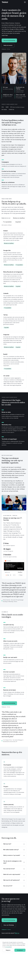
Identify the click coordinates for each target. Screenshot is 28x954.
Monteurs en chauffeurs (19, 218)
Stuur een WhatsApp (9, 925)
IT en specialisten (7, 222)
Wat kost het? (7, 844)
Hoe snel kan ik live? (9, 868)
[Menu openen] (24, 2)
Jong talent (18, 222)
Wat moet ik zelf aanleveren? (11, 880)
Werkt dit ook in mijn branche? (11, 874)
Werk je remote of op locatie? (11, 855)
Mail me (17, 933)
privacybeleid (8, 946)
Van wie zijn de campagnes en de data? (12, 862)
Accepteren (20, 950)
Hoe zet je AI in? (7, 886)
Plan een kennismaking (9, 40)
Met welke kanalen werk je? (11, 849)
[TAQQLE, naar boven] (5, 2)
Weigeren (8, 950)
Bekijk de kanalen (8, 45)
